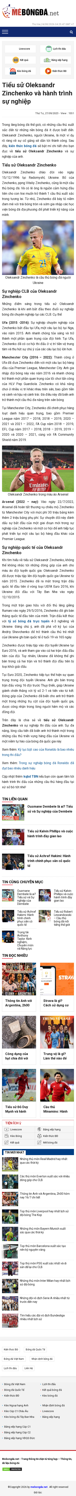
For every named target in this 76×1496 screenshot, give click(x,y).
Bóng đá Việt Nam (14, 1359)
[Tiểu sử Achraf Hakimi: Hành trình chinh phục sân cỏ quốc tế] (13, 862)
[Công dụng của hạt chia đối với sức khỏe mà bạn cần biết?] (19, 1032)
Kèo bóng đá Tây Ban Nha (19, 1416)
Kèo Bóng (16, 1136)
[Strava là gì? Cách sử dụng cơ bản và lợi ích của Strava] (57, 979)
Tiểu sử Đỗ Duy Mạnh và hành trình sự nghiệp (16, 1109)
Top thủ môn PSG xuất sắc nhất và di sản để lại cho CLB (43, 1265)
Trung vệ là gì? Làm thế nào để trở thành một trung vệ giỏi (55, 1056)
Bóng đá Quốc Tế (35, 1349)
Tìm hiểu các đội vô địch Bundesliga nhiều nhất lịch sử (42, 1317)
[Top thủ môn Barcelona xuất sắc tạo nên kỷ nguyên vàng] (10, 1251)
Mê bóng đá (50, 1142)
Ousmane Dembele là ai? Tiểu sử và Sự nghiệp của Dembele (50, 809)
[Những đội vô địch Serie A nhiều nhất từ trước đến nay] (10, 1303)
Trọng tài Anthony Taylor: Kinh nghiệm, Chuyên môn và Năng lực (25, 940)
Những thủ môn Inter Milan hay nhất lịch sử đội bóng (45, 1282)
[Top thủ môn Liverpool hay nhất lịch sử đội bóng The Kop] (10, 1216)
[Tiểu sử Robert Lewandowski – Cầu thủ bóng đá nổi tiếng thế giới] (45, 916)
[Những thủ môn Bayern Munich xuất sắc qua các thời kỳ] (10, 1234)
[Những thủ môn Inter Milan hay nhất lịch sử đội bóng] (10, 1286)
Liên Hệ (29, 1368)
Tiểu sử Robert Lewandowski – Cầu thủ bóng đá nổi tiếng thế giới (63, 918)
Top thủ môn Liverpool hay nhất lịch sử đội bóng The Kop (44, 1213)
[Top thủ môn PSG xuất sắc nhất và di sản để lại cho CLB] (10, 1269)
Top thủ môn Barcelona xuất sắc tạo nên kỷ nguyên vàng (43, 1247)
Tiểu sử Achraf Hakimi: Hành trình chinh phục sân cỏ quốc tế (49, 861)
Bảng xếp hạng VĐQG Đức (19, 1438)
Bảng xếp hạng (52, 1129)
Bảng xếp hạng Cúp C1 (17, 1426)
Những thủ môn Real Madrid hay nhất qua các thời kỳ (43, 1160)
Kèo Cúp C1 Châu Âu (16, 1411)
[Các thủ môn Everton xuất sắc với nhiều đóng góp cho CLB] (10, 1181)
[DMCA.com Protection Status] (12, 1470)
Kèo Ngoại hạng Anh (16, 1405)
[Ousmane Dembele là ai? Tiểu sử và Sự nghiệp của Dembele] (13, 812)
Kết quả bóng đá (52, 1389)
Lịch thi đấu (10, 1368)
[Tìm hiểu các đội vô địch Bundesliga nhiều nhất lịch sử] (10, 1321)
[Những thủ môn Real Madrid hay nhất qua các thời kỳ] (10, 1164)
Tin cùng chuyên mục (22, 882)
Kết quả (14, 1142)
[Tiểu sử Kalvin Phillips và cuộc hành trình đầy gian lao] (13, 837)
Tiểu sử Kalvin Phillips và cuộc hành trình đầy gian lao (50, 833)
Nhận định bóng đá (42, 1359)
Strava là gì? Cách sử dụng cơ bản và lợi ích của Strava (56, 1003)
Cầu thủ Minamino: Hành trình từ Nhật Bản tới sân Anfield (56, 1109)
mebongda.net (38, 1487)
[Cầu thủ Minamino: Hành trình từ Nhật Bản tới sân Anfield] (57, 1085)
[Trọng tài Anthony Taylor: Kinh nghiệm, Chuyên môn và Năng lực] (8, 937)
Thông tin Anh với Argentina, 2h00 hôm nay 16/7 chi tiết (18, 1003)
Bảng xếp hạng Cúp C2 (17, 1432)
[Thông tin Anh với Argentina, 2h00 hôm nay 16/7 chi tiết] (19, 979)
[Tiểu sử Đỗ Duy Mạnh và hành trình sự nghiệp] (19, 1085)
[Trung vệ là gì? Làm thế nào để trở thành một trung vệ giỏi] (57, 1032)
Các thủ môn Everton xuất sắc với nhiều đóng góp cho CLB (45, 1178)
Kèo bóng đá (50, 1395)
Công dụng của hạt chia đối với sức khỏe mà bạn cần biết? (18, 1056)
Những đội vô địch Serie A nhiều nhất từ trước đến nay (45, 1299)
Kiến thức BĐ (50, 1136)
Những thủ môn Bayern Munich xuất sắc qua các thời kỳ (43, 1230)
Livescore (16, 1129)
